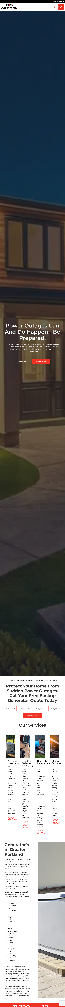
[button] (54, 7)
